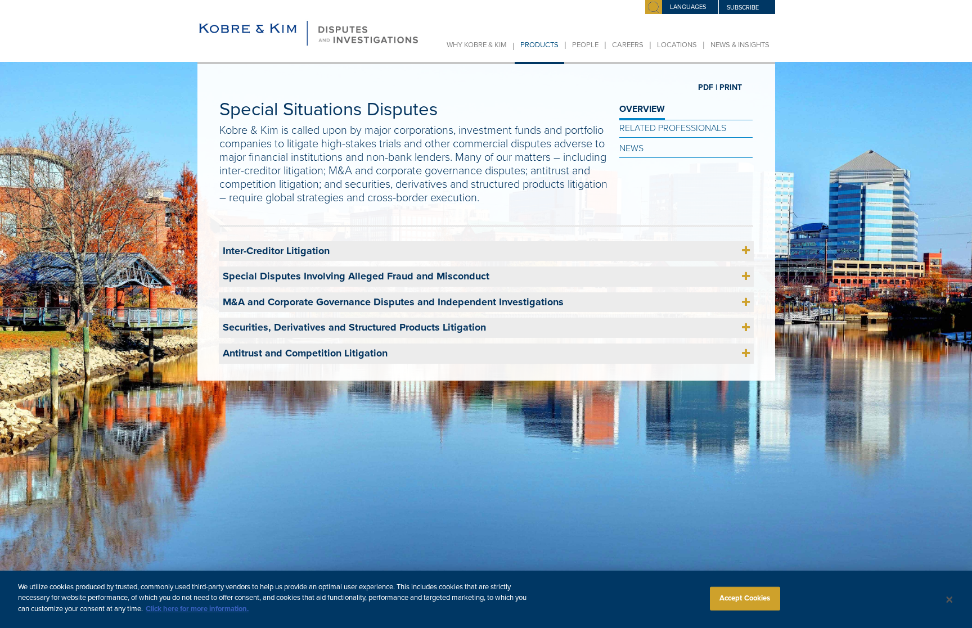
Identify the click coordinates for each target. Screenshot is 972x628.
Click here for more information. (197, 608)
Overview (642, 109)
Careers (628, 44)
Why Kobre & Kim (477, 44)
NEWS (631, 148)
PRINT (730, 87)
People (585, 44)
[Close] (949, 599)
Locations (677, 44)
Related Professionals (672, 128)
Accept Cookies (745, 598)
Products (539, 44)
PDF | (707, 87)
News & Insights (740, 44)
